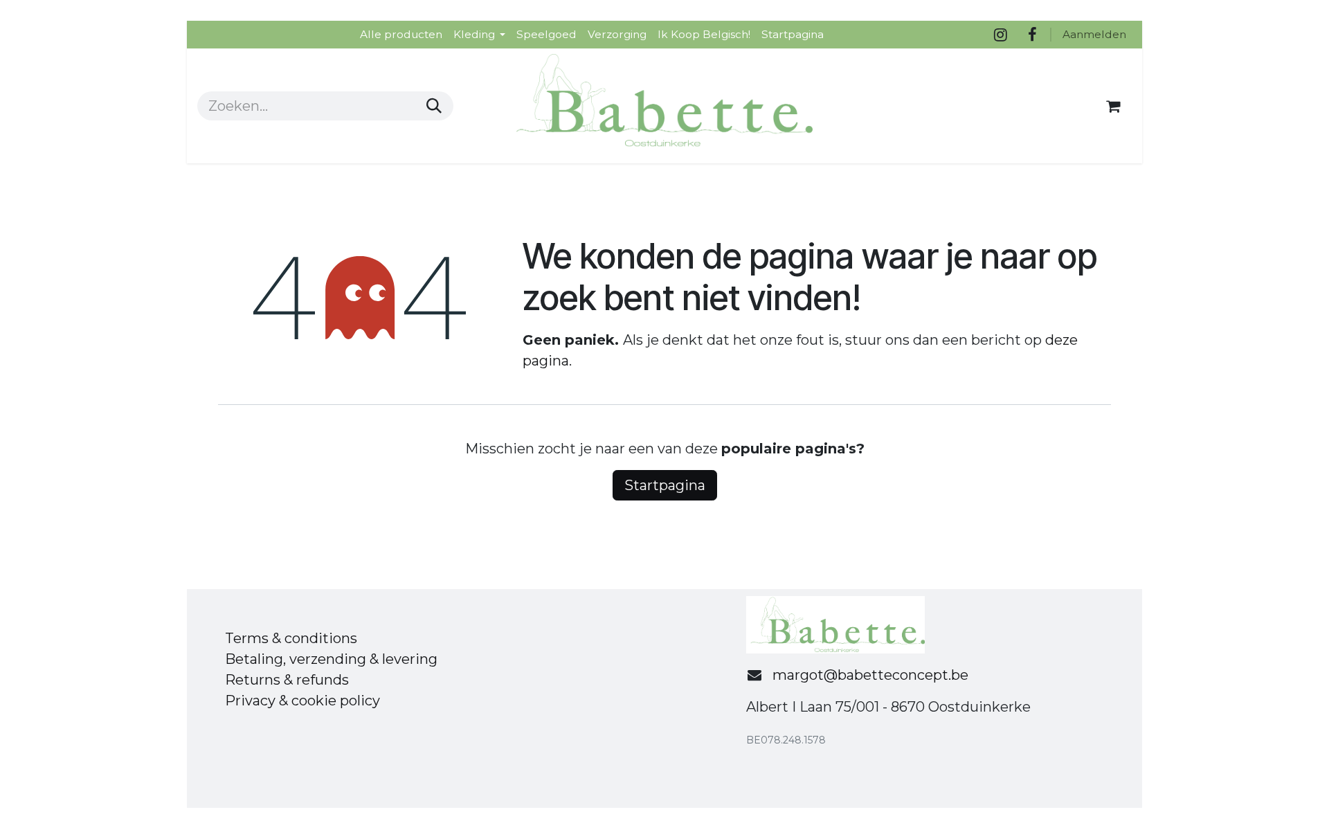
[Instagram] (1000, 34)
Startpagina (664, 485)
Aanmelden (1094, 34)
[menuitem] (401, 34)
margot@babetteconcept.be (870, 675)
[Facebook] (1032, 34)
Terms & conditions (291, 638)
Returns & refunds (287, 679)
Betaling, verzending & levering (331, 659)
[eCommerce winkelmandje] (1113, 106)
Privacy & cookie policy (302, 700)
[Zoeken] (434, 105)
